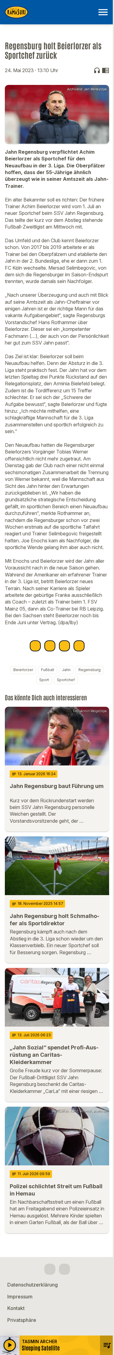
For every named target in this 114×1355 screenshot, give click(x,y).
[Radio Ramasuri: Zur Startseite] (50, 12)
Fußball (47, 669)
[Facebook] (50, 1269)
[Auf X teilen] (50, 646)
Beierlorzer (23, 669)
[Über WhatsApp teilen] (64, 646)
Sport (44, 680)
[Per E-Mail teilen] (79, 646)
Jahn (66, 669)
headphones (97, 70)
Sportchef (66, 680)
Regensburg (89, 669)
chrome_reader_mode (105, 70)
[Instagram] (64, 1269)
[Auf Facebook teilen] (35, 646)
